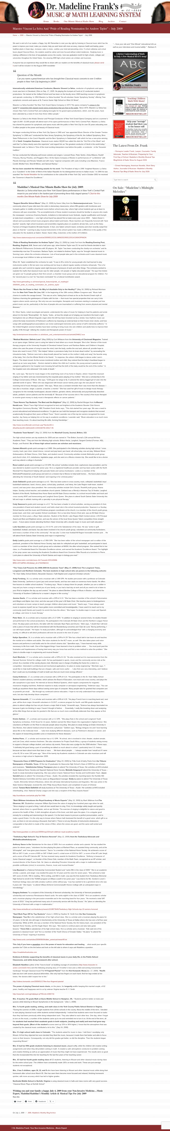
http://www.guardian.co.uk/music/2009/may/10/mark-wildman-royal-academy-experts (46, 832)
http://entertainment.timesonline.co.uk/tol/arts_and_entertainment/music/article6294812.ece (49, 335)
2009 (21, 35)
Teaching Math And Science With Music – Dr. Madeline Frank (85, 10)
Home (15, 35)
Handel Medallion (30, 174)
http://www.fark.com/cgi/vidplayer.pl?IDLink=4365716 (33, 994)
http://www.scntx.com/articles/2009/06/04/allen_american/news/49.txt (40, 939)
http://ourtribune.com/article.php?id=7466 (29, 795)
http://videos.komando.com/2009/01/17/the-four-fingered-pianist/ (38, 981)
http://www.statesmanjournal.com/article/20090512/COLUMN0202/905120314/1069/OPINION (49, 238)
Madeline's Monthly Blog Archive (44, 1113)
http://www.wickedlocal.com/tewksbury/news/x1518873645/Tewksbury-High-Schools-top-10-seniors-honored (55, 909)
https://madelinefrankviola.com (25, 952)
